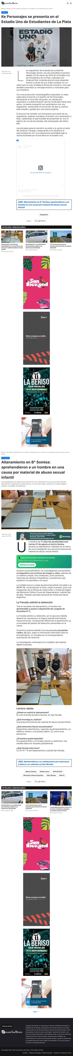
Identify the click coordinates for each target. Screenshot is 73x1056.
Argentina (44, 215)
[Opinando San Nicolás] (9, 3)
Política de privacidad (35, 1053)
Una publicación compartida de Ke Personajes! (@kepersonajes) (40, 195)
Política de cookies (47, 1053)
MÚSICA (9, 8)
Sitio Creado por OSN (37, 1050)
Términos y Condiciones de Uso (62, 1053)
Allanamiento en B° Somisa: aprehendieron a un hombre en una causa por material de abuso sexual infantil (12, 247)
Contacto (25, 1053)
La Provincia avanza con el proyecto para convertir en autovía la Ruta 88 (60, 246)
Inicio (4, 8)
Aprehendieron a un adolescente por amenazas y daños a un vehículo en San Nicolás (35, 246)
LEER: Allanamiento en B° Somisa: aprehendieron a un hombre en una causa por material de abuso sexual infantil (43, 205)
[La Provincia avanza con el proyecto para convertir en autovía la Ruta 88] (61, 236)
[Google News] (40, 221)
